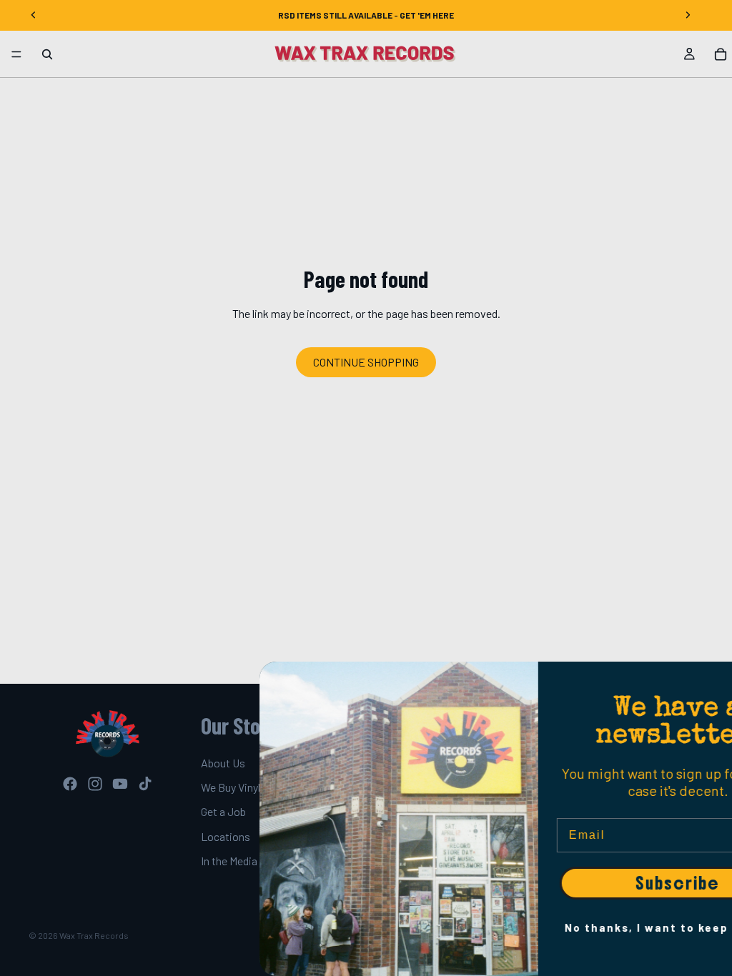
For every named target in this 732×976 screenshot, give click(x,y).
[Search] (47, 54)
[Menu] (16, 54)
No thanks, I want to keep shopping (593, 927)
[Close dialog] (715, 679)
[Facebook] (70, 783)
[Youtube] (120, 783)
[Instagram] (95, 783)
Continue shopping (366, 362)
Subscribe (593, 883)
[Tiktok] (145, 783)
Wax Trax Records (94, 935)
